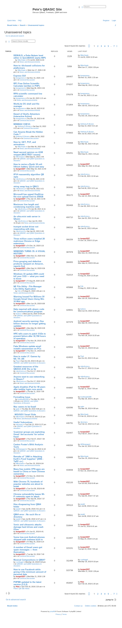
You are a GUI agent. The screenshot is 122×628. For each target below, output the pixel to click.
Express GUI (20, 76)
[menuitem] (19, 20)
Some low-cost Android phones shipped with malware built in (29, 538)
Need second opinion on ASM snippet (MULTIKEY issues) (28, 153)
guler (18, 409)
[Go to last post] (89, 55)
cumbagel (19, 562)
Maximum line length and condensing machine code (27, 205)
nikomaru (19, 424)
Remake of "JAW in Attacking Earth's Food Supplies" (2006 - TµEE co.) (28, 459)
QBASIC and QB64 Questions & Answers (29, 363)
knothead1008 (23, 399)
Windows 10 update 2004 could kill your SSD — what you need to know (29, 276)
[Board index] (19, 10)
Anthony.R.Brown (24, 126)
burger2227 (20, 169)
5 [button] (108, 46)
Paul (17, 361)
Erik (19, 291)
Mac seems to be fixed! (25, 407)
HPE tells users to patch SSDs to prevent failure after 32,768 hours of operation (30, 336)
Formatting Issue (22, 397)
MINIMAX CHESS (22, 124)
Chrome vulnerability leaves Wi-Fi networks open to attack (29, 495)
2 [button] (97, 46)
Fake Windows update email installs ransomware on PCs (27, 347)
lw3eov (18, 314)
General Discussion (27, 80)
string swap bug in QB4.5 (26, 186)
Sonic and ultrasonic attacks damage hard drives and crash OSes (28, 527)
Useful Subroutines (23, 422)
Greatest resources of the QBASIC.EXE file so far (26, 367)
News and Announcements (30, 62)
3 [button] (101, 46)
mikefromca (20, 179)
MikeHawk (22, 60)
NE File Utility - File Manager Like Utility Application (28, 287)
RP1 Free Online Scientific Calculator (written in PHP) (27, 84)
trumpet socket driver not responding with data (26, 227)
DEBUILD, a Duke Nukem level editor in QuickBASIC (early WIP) (30, 56)
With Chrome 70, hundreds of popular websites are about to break (28, 484)
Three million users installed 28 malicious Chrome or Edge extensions (29, 241)
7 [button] (114, 46)
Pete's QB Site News (22, 588)
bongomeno (20, 78)
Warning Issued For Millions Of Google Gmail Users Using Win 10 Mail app (29, 299)
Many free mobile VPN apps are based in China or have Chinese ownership (29, 471)
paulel (18, 509)
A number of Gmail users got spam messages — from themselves (28, 549)
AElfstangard (21, 449)
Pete (18, 587)
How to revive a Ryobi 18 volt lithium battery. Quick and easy (29, 165)
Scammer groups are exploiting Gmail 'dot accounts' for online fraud (29, 434)
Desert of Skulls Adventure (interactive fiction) (27, 115)
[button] (89, 45)
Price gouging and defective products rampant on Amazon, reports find (29, 263)
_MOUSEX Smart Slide (25, 414)
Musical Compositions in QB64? (29, 560)
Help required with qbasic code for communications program (29, 310)
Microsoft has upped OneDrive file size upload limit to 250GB (28, 195)
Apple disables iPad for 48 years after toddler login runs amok (29, 388)
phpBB (52, 611)
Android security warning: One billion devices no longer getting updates (30, 323)
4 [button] (104, 46)
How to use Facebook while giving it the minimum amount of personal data (30, 571)
